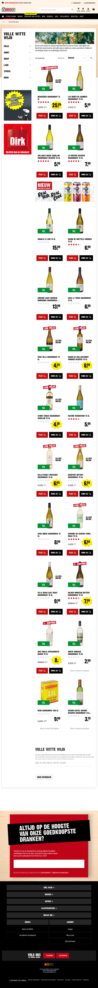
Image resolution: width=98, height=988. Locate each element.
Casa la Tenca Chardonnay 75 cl (79, 299)
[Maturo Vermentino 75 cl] (80, 397)
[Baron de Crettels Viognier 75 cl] (80, 221)
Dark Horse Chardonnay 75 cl (49, 535)
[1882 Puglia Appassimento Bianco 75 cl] (49, 633)
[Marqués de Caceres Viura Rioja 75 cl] (80, 515)
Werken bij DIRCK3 (27, 929)
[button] (75, 58)
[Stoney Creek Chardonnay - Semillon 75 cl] (49, 397)
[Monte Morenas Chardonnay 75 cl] (80, 633)
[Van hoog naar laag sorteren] (91, 58)
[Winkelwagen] (93, 9)
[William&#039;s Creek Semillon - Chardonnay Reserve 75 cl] (49, 137)
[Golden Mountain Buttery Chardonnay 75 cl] (80, 574)
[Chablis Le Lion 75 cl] (49, 221)
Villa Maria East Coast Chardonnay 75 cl (47, 594)
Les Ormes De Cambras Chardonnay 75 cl (77, 98)
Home (3, 22)
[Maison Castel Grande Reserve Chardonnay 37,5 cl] (80, 692)
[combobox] (56, 9)
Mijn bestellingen (70, 941)
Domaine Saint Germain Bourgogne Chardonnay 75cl (47, 299)
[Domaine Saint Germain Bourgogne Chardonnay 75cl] (49, 280)
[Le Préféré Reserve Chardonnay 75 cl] (80, 137)
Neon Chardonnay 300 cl (48, 710)
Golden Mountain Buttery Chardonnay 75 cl (79, 594)
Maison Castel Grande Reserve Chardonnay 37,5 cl (78, 711)
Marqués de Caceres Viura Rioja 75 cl (79, 535)
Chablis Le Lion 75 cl (46, 239)
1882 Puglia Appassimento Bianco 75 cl (48, 653)
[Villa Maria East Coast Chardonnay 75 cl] (49, 574)
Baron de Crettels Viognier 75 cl (80, 240)
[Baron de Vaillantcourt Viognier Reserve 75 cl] (80, 338)
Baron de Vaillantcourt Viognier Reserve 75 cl (78, 358)
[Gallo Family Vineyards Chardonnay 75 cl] (49, 456)
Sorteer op (61, 58)
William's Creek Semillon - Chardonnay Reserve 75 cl (49, 156)
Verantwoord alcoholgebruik (27, 935)
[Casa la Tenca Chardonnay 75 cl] (80, 280)
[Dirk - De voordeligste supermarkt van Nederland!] (17, 153)
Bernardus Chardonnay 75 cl (49, 98)
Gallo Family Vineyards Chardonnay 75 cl (48, 476)
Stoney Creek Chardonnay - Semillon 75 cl (49, 417)
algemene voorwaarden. (60, 872)
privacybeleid (45, 872)
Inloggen (70, 929)
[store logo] (8, 9)
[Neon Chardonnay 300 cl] (49, 692)
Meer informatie (44, 777)
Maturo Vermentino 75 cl (79, 416)
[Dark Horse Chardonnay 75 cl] (49, 515)
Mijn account (70, 935)
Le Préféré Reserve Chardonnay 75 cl (76, 156)
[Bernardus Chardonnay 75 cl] (49, 78)
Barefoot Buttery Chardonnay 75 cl (75, 476)
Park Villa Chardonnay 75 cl (49, 358)
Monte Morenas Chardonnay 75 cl (75, 653)
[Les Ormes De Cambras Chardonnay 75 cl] (80, 78)
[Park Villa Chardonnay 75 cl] (49, 338)
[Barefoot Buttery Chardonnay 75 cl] (80, 456)
